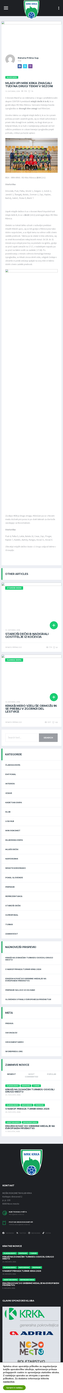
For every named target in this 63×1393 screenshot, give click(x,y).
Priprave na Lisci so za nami (20, 990)
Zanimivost (11, 934)
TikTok (48, 1233)
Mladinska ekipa (14, 840)
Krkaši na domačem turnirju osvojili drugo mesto (29, 959)
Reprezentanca (13, 896)
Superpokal (11, 915)
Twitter (22, 1233)
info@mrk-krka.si (16, 1214)
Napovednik (11, 859)
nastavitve (8, 1381)
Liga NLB (9, 821)
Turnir (9, 924)
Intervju (10, 784)
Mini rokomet (12, 830)
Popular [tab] (51, 1074)
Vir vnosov (11, 1033)
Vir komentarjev (14, 1042)
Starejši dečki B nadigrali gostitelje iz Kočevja (26, 635)
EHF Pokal (10, 774)
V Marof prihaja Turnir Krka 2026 (23, 969)
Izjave (8, 793)
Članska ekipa (12, 765)
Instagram (35, 1233)
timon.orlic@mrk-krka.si (19, 1224)
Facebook (9, 1233)
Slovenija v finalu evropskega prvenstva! (28, 999)
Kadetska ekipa (13, 802)
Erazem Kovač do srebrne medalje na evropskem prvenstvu (25, 979)
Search (48, 737)
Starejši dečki (13, 905)
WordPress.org (14, 1051)
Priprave (10, 887)
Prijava (9, 1023)
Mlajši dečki (11, 849)
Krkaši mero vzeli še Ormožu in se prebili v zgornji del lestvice (31, 708)
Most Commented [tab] (31, 1075)
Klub (7, 812)
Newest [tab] (11, 1074)
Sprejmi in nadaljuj (14, 1387)
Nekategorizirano (15, 868)
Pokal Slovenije (14, 877)
